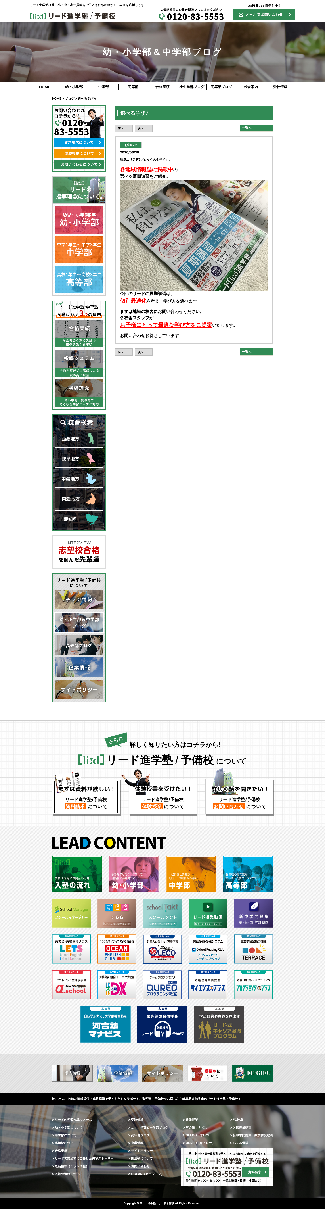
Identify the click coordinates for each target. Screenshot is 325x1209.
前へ (121, 128)
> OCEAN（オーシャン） (146, 1174)
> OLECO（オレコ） (197, 1135)
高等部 (133, 86)
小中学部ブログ (192, 86)
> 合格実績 (59, 1150)
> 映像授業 (190, 1119)
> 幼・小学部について (67, 1127)
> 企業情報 (135, 1143)
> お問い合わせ (139, 1166)
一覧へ (246, 128)
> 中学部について (64, 1135)
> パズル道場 (239, 1143)
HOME (44, 87)
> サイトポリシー (140, 1150)
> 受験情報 (135, 1119)
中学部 (103, 86)
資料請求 (254, 1172)
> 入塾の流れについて (67, 1174)
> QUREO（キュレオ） (199, 1143)
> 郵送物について (140, 1158)
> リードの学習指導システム (72, 1119)
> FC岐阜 (236, 1119)
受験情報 (280, 86)
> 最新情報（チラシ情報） (70, 1166)
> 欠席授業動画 (240, 1127)
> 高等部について (64, 1143)
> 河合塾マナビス (195, 1127)
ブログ (69, 98)
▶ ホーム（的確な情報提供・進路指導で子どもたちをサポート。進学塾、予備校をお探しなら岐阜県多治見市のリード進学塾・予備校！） (148, 1098)
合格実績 (162, 86)
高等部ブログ (221, 86)
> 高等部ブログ (139, 1135)
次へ (141, 128)
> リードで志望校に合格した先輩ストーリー (83, 1158)
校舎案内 (251, 86)
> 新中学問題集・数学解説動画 (251, 1135)
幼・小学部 (74, 86)
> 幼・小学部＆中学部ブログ (148, 1127)
